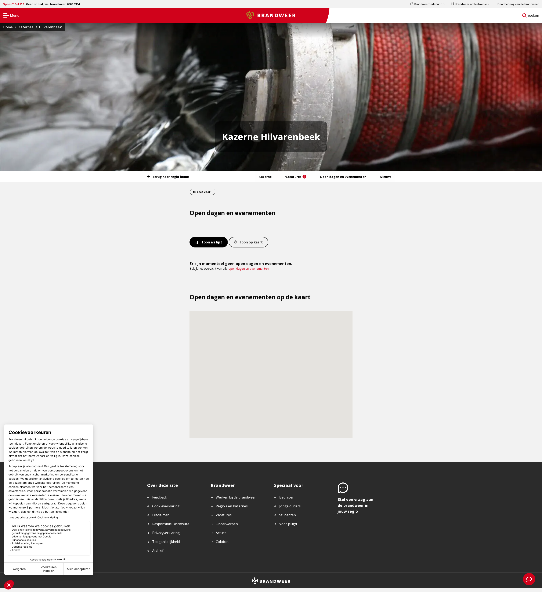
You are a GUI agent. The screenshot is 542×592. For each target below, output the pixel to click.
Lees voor (203, 192)
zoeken (533, 16)
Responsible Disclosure (170, 524)
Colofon (222, 541)
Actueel (221, 532)
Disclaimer (160, 515)
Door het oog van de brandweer (518, 4)
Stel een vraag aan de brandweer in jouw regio (355, 505)
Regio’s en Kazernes (232, 506)
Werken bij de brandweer (236, 497)
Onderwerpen (227, 524)
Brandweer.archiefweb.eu (472, 5)
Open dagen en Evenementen (343, 176)
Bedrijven (286, 497)
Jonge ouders (290, 506)
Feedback (159, 497)
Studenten (287, 515)
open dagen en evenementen (248, 268)
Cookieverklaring (166, 506)
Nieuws (385, 176)
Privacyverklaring (166, 532)
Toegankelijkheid (166, 541)
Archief (157, 550)
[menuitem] (429, 4)
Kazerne (265, 176)
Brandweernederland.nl (429, 5)
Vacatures (295, 176)
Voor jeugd (288, 524)
